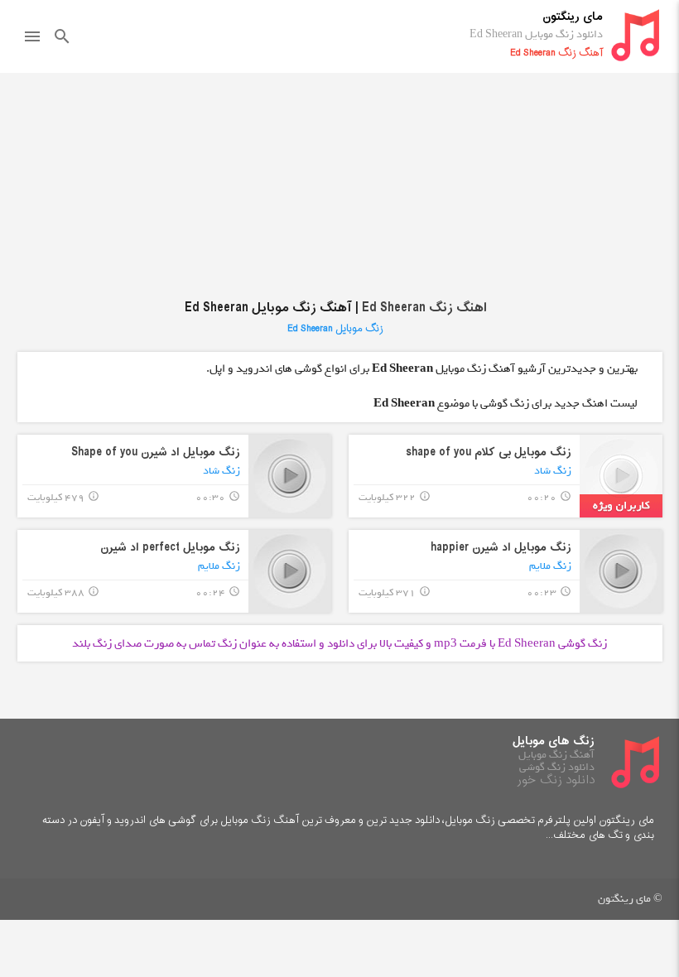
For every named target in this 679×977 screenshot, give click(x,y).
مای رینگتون (572, 17)
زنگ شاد (552, 470)
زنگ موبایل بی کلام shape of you (488, 452)
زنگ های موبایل (554, 741)
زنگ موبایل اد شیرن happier (501, 548)
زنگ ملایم (550, 566)
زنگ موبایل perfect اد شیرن (170, 548)
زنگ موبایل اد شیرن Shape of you (155, 452)
